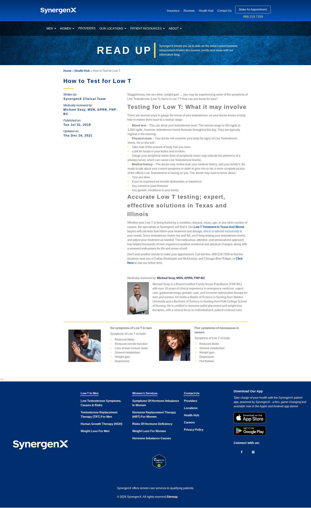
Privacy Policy (193, 429)
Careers (189, 422)
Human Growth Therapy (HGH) (101, 423)
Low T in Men (90, 393)
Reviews (189, 10)
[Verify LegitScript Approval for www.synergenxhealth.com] (159, 461)
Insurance (173, 10)
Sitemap (172, 496)
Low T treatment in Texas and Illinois (219, 226)
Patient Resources (146, 28)
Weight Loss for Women (149, 431)
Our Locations (111, 28)
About (174, 28)
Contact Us (224, 10)
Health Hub (206, 10)
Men (49, 28)
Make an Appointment (253, 9)
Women (65, 28)
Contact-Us (191, 393)
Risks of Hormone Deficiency (152, 423)
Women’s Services (144, 393)
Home (67, 70)
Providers (87, 28)
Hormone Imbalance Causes (151, 438)
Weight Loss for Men (95, 431)
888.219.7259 (253, 16)
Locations (191, 408)
